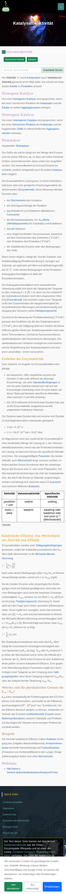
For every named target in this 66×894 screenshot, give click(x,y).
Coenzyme (13, 214)
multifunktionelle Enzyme (40, 714)
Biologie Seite (10, 827)
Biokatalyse (22, 146)
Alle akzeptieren (13, 887)
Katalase (34, 486)
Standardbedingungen (45, 382)
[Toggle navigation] (61, 6)
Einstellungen (52, 886)
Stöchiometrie (18, 200)
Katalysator (46, 103)
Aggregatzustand (30, 107)
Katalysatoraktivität (15, 844)
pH (13, 228)
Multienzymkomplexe (13, 718)
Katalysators (33, 77)
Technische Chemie (14, 59)
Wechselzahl (25, 460)
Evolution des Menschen (16, 820)
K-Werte (44, 220)
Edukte (13, 86)
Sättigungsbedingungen (49, 545)
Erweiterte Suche (52, 70)
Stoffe (20, 129)
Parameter (44, 456)
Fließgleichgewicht (45, 311)
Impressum (9, 808)
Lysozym (55, 482)
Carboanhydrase (50, 747)
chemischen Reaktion (24, 124)
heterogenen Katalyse (25, 120)
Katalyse (32, 59)
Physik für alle (10, 833)
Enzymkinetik (26, 189)
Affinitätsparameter (18, 223)
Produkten (26, 86)
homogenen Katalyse (24, 99)
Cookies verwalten (13, 802)
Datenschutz (9, 814)
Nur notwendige (32, 887)
